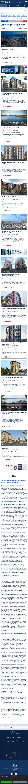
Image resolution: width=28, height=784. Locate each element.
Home (2, 7)
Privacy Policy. (22, 768)
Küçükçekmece (17, 7)
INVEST (12, 745)
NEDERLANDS (22, 741)
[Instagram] (13, 734)
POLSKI (12, 741)
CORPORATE (16, 745)
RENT (17, 5)
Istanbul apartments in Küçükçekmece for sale (10, 638)
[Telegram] (18, 734)
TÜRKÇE (20, 740)
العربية (17, 740)
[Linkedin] (15, 734)
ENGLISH (3, 740)
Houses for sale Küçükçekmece (7, 652)
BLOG (20, 745)
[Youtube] (16, 734)
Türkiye (8, 7)
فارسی (14, 743)
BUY (3, 5)
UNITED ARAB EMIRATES (20, 749)
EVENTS (23, 745)
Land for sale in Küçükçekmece (7, 679)
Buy (5, 7)
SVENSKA (17, 741)
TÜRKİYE (8, 749)
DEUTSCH (4, 741)
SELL (10, 5)
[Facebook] (10, 734)
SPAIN (5, 749)
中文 (24, 740)
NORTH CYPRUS (13, 749)
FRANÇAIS (8, 740)
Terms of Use (16, 768)
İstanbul (12, 7)
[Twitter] (11, 734)
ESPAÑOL (8, 741)
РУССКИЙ (13, 740)
